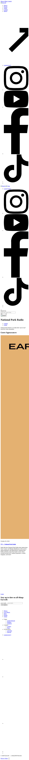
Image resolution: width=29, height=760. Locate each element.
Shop (5, 613)
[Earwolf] (3, 2)
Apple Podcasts (11, 620)
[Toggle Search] (14, 186)
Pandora (9, 622)
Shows (5, 5)
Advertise (9, 630)
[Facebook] (16, 153)
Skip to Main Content (6, 1)
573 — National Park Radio (8, 544)
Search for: (3, 311)
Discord (9, 632)
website (6, 323)
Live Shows (7, 612)
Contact (6, 9)
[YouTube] (16, 107)
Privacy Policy (4, 758)
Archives (9, 623)
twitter (5, 325)
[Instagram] (16, 89)
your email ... (4, 603)
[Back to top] (9, 758)
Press (8, 628)
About (5, 8)
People (5, 7)
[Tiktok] (16, 182)
